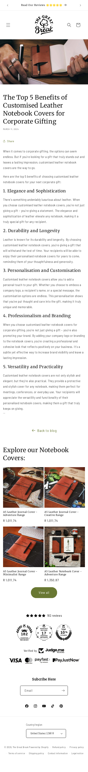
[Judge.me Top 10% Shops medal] (63, 632)
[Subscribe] (63, 691)
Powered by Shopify (39, 747)
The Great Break (21, 747)
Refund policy (59, 747)
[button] (8, 25)
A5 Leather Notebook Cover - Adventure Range (63, 573)
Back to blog (47, 430)
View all (44, 592)
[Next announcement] (80, 5)
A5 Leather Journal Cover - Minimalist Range (20, 573)
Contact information (58, 753)
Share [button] (10, 141)
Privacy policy (77, 747)
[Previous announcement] (7, 5)
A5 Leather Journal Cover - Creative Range (61, 513)
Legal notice (77, 753)
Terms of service (16, 753)
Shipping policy (36, 753)
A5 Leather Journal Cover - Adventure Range (20, 513)
